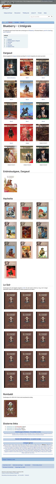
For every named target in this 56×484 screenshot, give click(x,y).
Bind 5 (43, 99)
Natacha (42, 449)
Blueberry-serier (11, 459)
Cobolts (29, 56)
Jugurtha (29, 448)
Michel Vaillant (31, 449)
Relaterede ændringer (18, 465)
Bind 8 (43, 121)
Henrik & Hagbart (33, 446)
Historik (22, 22)
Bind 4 (27, 99)
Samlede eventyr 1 (15, 433)
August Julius (17, 444)
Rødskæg (36, 450)
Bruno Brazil (18, 445)
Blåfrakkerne (49, 444)
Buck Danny (23, 445)
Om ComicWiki (21, 475)
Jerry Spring (10, 448)
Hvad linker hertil (7, 465)
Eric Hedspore (16, 446)
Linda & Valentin (8, 449)
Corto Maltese (44, 445)
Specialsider (27, 465)
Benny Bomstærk (24, 444)
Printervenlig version (37, 465)
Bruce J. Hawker (12, 445)
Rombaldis (19, 426)
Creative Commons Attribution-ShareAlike (10, 473)
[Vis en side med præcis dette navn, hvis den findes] (48, 16)
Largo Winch (49, 448)
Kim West (38, 448)
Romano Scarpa (27, 450)
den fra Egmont (7, 32)
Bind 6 (11, 121)
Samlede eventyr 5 (47, 433)
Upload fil (33, 13)
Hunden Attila (40, 446)
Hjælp (45, 13)
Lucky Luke (14, 449)
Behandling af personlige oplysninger (9, 475)
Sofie (18, 451)
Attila (13, 444)
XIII (28, 452)
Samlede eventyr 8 (32, 434)
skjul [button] (6, 37)
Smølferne (11, 451)
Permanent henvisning (8, 467)
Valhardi (49, 451)
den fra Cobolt (47, 30)
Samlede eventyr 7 (24, 434)
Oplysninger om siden (20, 467)
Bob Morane (5, 445)
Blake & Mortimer (38, 444)
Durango (11, 446)
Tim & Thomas (31, 451)
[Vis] (51, 439)
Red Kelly (21, 450)
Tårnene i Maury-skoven (42, 451)
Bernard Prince (31, 444)
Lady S (45, 448)
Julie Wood (34, 448)
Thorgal (26, 451)
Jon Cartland (24, 448)
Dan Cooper (50, 445)
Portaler (40, 13)
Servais (43, 450)
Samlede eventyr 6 (16, 434)
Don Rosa (6, 446)
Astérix (9, 444)
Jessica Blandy (16, 448)
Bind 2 (43, 77)
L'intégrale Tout (28, 443)
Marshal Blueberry (11, 77)
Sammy (39, 450)
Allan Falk (6, 444)
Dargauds (19, 429)
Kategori (4, 459)
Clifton (39, 445)
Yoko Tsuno (32, 452)
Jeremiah (5, 448)
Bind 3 (11, 99)
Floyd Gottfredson (23, 446)
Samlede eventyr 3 (31, 433)
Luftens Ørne (19, 449)
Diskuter (10, 22)
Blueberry (31, 30)
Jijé (20, 448)
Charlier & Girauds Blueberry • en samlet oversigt (28, 439)
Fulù (28, 446)
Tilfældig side (26, 13)
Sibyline (47, 450)
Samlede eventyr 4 (39, 433)
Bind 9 (11, 143)
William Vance (24, 452)
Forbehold (27, 475)
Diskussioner (17, 13)
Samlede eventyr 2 (23, 433)
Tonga (36, 451)
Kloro (42, 448)
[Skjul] (51, 432)
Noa (46, 449)
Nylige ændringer (8, 13)
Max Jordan (25, 449)
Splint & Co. (21, 451)
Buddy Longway (29, 445)
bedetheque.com (11, 426)
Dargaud (15, 56)
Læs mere (9, 2)
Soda (15, 451)
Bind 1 (27, 77)
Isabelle (44, 446)
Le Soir (23, 287)
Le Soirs (19, 428)
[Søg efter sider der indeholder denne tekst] (51, 16)
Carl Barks (35, 445)
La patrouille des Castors (14, 450)
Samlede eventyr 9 (40, 434)
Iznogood (49, 446)
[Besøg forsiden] (7, 6)
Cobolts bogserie (28, 432)
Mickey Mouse (37, 449)
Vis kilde (17, 22)
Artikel (5, 22)
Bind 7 (27, 121)
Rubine (32, 450)
